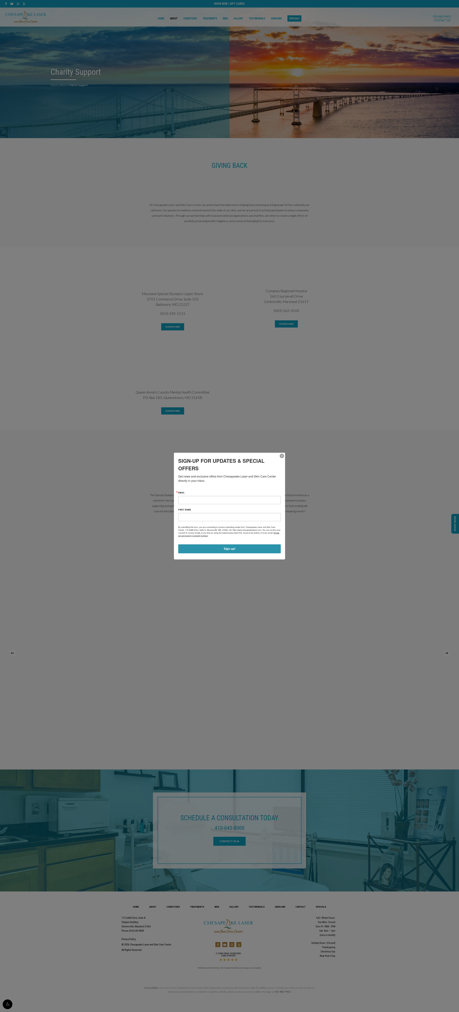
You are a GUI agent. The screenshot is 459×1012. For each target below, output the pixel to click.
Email (181, 492)
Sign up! (229, 548)
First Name (184, 510)
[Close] (282, 456)
